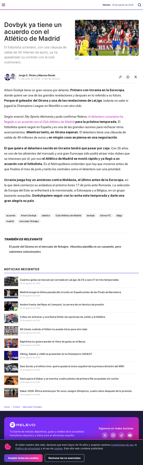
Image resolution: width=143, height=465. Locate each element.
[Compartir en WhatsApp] (128, 77)
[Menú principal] (3, 4)
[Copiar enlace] (120, 77)
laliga (119, 215)
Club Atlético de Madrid (68, 215)
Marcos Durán (46, 75)
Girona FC (105, 215)
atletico (46, 215)
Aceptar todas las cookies (23, 457)
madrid (10, 221)
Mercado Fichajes (32, 406)
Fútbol (16, 406)
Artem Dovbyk (28, 215)
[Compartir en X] (136, 77)
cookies (58, 448)
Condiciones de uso (122, 444)
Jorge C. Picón (27, 75)
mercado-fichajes (29, 221)
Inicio (7, 406)
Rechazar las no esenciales (64, 457)
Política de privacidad (27, 448)
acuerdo (10, 215)
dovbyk (91, 215)
